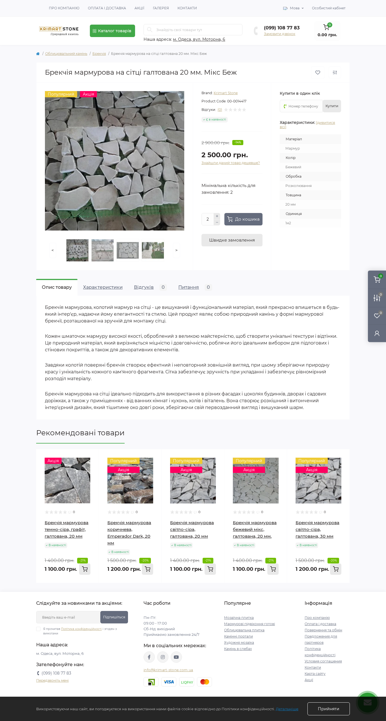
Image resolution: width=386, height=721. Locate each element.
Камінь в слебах (238, 649)
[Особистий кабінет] (377, 333)
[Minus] (217, 222)
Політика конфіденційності (81, 629)
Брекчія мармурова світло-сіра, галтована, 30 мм (317, 529)
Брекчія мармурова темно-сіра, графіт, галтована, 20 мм (66, 529)
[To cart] (84, 569)
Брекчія (99, 53)
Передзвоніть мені (52, 680)
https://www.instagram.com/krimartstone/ (162, 657)
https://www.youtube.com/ (176, 657)
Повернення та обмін (323, 630)
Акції (139, 8)
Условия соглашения (323, 661)
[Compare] (90, 468)
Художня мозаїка (239, 642)
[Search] (150, 29)
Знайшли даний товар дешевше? (230, 163)
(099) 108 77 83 (282, 28)
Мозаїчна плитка (239, 617)
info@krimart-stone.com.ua (168, 670)
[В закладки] (317, 72)
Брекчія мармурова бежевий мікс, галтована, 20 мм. (255, 529)
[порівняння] (335, 72)
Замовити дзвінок (279, 34)
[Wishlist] (90, 457)
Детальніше (287, 709)
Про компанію (64, 8)
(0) (220, 110)
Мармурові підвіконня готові (249, 624)
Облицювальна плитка (244, 630)
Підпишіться (114, 617)
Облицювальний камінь (66, 53)
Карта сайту (315, 674)
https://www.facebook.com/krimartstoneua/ (149, 657)
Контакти (187, 8)
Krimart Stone (226, 93)
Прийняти (328, 708)
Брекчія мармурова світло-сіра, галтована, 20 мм (192, 529)
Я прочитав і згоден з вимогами (80, 631)
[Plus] (217, 216)
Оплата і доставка (107, 8)
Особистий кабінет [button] (329, 8)
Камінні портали (238, 636)
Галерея (161, 8)
